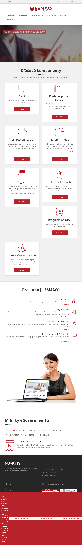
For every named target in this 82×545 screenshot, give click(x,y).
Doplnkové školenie (63, 2)
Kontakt (10, 20)
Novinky (63, 15)
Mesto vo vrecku (37, 15)
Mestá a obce (23, 15)
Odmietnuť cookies (46, 518)
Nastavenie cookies (21, 518)
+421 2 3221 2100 (51, 472)
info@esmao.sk (50, 475)
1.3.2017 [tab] (59, 430)
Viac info (22, 109)
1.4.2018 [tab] (30, 435)
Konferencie (51, 15)
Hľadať (74, 2)
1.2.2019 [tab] (45, 435)
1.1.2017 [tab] (43, 430)
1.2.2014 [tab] (28, 430)
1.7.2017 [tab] (15, 435)
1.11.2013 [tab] (13, 430)
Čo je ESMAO (11, 15)
